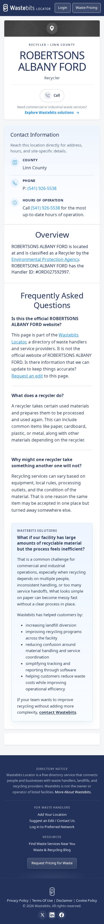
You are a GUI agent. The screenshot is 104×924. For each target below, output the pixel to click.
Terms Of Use (42, 900)
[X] (42, 915)
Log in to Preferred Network (52, 826)
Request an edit (27, 376)
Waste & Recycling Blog (52, 849)
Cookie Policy (86, 900)
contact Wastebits (57, 712)
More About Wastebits (73, 792)
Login (62, 7)
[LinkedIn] (52, 915)
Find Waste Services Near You (52, 843)
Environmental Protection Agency (45, 259)
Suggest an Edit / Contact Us (52, 820)
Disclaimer (64, 900)
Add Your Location (52, 814)
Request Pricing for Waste (52, 863)
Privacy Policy (18, 900)
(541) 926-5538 (42, 188)
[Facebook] (61, 915)
